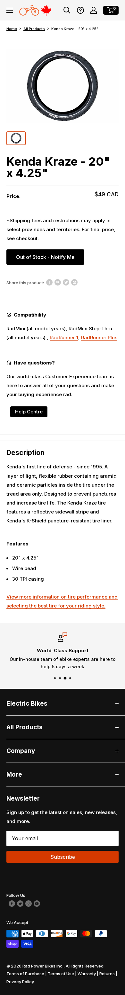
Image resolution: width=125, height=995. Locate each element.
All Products (34, 29)
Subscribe (62, 857)
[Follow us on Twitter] (20, 903)
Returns (107, 973)
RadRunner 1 (64, 337)
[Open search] (67, 10)
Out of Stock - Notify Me (45, 257)
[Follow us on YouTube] (37, 903)
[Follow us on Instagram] (28, 903)
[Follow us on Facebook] (12, 903)
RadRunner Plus (99, 337)
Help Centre (29, 412)
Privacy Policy (20, 981)
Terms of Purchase (25, 973)
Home (11, 29)
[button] (80, 10)
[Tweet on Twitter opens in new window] (66, 282)
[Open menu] (9, 10)
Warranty (87, 973)
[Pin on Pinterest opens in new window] (57, 282)
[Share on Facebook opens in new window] (49, 282)
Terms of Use (61, 973)
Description (25, 453)
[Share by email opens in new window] (74, 282)
